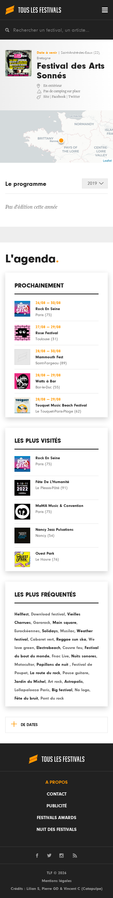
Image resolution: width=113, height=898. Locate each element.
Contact (56, 794)
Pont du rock (52, 698)
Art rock (55, 681)
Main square (64, 622)
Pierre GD (50, 889)
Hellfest (21, 614)
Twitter (74, 97)
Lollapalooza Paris (31, 690)
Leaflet (107, 160)
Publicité (57, 806)
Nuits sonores (83, 656)
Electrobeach (48, 648)
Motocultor (24, 664)
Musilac (67, 631)
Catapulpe (92, 889)
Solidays (50, 631)
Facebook (59, 97)
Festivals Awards (56, 817)
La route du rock (45, 673)
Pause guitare (75, 673)
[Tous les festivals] (33, 9)
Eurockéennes (27, 631)
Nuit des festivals (56, 829)
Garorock (41, 622)
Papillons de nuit (53, 664)
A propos (56, 782)
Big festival (62, 690)
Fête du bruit (26, 698)
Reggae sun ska (71, 639)
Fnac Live (60, 656)
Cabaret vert (42, 639)
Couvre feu (72, 648)
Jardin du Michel (29, 681)
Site (46, 97)
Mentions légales (56, 881)
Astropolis (73, 681)
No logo (82, 690)
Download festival (48, 614)
